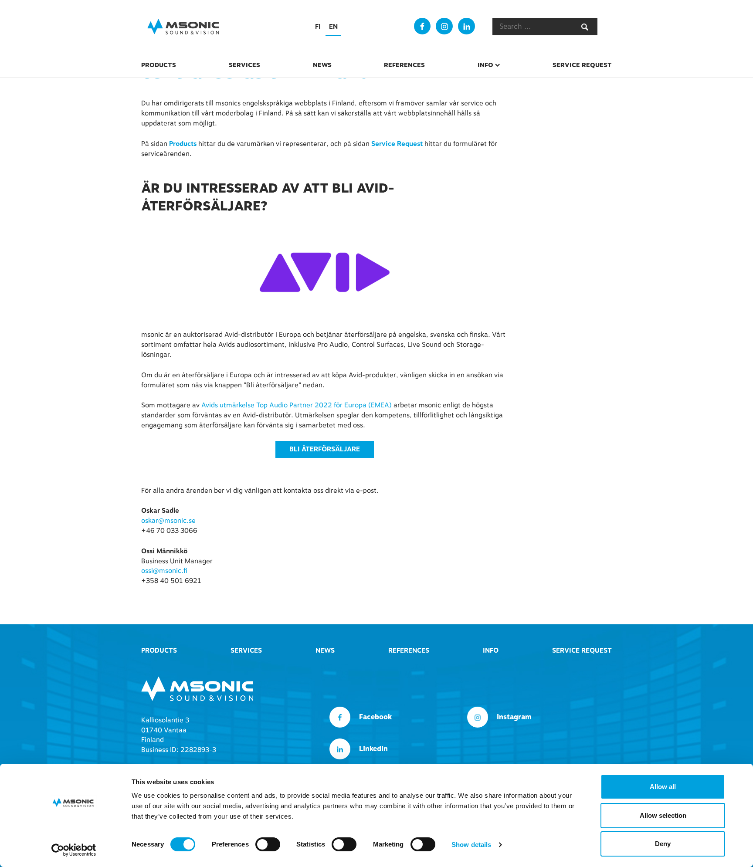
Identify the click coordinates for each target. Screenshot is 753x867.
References (404, 65)
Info (485, 65)
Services (244, 65)
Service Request (582, 65)
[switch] (267, 844)
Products (158, 65)
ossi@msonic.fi (164, 571)
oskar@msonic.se (168, 520)
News (322, 65)
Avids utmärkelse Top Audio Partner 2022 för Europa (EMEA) (296, 405)
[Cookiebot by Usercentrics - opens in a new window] (74, 850)
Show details (471, 844)
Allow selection (663, 815)
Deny (663, 843)
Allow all (663, 786)
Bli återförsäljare (324, 449)
